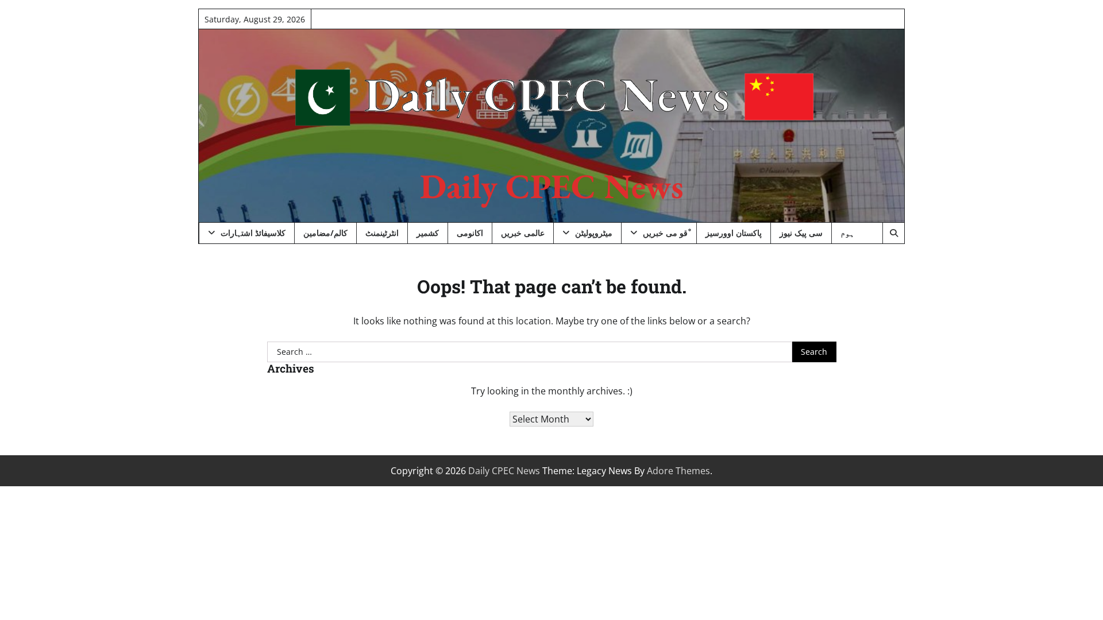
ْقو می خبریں (665, 232)
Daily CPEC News (552, 186)
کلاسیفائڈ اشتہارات (253, 232)
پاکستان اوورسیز (733, 232)
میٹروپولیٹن (593, 232)
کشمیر (427, 232)
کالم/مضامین (325, 232)
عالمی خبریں (523, 232)
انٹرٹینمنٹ (382, 232)
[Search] (893, 233)
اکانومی (470, 232)
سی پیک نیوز (801, 232)
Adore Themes (678, 470)
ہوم (847, 232)
